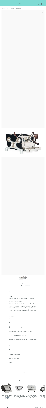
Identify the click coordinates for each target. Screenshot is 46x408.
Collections (7, 8)
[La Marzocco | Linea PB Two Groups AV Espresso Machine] (19, 388)
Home (2, 8)
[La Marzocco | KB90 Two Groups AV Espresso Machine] (31, 388)
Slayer (23, 283)
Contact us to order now (15, 291)
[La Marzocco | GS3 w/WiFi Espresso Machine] (7, 388)
